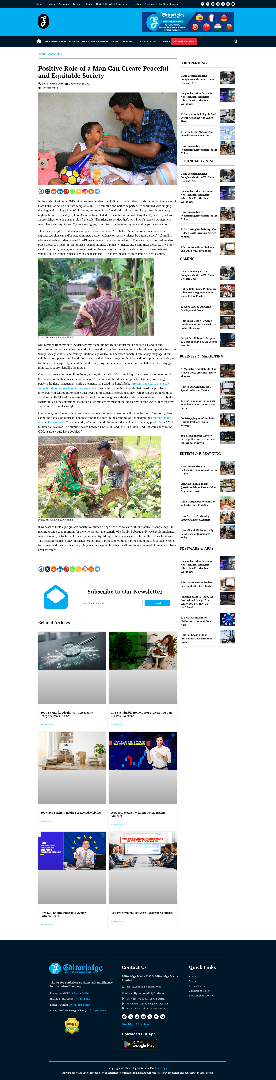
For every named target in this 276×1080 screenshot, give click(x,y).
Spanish (40, 3)
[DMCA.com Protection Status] (72, 1033)
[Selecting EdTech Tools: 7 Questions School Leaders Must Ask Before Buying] (227, 485)
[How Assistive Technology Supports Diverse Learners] (227, 517)
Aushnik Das (83, 998)
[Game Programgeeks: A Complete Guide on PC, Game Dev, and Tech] (227, 77)
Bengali (109, 3)
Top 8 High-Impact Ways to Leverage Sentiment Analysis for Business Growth (197, 439)
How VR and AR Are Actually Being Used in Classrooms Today (197, 534)
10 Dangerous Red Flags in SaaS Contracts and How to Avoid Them (198, 117)
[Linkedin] (218, 4)
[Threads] (228, 4)
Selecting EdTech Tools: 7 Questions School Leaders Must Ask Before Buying (198, 487)
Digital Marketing (122, 41)
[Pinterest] (213, 4)
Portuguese (63, 3)
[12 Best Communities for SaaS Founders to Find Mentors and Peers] (227, 403)
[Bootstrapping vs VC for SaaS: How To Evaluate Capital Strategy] (227, 420)
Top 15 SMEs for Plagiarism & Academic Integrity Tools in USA (67, 714)
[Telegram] (97, 191)
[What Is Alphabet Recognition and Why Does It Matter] (227, 503)
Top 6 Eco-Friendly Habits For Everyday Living (71, 812)
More (166, 41)
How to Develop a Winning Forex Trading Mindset (138, 814)
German (77, 3)
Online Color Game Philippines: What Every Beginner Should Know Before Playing (199, 292)
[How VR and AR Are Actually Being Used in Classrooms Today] (227, 532)
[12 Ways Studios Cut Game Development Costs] (227, 308)
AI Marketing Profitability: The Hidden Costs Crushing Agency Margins (198, 233)
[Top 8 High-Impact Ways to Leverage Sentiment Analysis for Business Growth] (227, 437)
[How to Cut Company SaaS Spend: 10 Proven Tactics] (227, 388)
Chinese (88, 3)
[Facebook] (202, 4)
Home (42, 53)
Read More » (47, 724)
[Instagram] (223, 4)
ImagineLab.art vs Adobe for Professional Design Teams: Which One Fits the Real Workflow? (197, 602)
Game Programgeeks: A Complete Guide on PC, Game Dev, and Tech (197, 79)
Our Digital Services (168, 3)
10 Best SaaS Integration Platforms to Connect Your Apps (196, 621)
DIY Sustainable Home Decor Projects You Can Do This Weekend (141, 714)
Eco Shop (136, 3)
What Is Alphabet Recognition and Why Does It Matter (198, 503)
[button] (235, 41)
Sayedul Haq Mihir (79, 1004)
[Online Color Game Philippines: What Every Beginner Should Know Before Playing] (227, 290)
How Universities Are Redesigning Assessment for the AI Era (199, 149)
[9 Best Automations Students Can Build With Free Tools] (227, 248)
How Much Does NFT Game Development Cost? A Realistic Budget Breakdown (198, 324)
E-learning (150, 3)
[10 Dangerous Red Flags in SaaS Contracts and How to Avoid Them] (227, 116)
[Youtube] (233, 4)
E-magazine (122, 3)
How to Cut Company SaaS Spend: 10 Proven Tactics (196, 388)
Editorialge (161, 1068)
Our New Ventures (184, 41)
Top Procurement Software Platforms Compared (142, 913)
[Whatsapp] (72, 191)
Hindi (99, 3)
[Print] (91, 191)
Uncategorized (54, 53)
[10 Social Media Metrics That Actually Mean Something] (227, 133)
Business (74, 41)
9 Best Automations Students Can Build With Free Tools (197, 248)
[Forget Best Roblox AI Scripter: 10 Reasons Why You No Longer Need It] (227, 340)
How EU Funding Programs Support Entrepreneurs (64, 914)
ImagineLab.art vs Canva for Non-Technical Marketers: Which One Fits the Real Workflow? (197, 99)
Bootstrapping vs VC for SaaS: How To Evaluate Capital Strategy (197, 422)
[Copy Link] (78, 191)
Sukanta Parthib (81, 993)
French (51, 3)
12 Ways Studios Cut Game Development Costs (196, 308)
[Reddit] (54, 191)
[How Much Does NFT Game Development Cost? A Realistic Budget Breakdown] (227, 322)
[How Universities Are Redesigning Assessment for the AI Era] (227, 148)
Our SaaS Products (149, 41)
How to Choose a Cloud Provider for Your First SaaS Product (196, 638)
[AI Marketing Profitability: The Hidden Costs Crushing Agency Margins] (227, 231)
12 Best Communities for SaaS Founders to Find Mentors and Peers (198, 404)
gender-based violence (98, 231)
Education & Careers (95, 41)
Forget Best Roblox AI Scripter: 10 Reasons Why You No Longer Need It (199, 342)
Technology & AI (55, 41)
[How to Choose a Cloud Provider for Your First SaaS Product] (227, 636)
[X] (47, 191)
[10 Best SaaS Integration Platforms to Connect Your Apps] (227, 619)
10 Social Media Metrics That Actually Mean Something (197, 133)
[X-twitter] (207, 4)
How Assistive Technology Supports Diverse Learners (196, 517)
